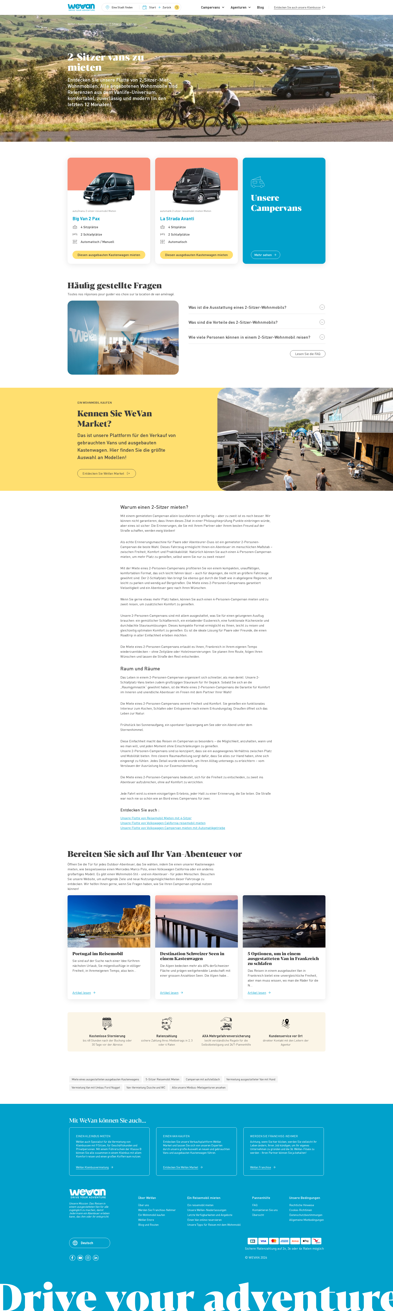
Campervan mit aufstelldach (203, 1079)
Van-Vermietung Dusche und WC (145, 1087)
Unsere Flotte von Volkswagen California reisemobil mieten (163, 823)
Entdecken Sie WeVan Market (103, 473)
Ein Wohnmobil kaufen (151, 1215)
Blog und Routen (148, 1224)
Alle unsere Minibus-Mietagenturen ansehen (199, 1087)
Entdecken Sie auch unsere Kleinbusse (297, 7)
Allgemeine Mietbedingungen (306, 1219)
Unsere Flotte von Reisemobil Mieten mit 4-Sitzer (156, 818)
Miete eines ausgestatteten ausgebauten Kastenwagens (105, 1079)
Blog (260, 7)
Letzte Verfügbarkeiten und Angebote (209, 1215)
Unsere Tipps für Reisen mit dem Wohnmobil (214, 1224)
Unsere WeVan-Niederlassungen (206, 1210)
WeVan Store (146, 1219)
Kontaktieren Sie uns (265, 1210)
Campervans (210, 7)
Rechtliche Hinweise (301, 1205)
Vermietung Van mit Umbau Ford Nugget (96, 1087)
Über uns (143, 1205)
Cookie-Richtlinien (300, 1210)
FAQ (254, 1205)
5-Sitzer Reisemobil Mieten (162, 1079)
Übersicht (258, 1215)
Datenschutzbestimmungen (305, 1215)
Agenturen (238, 7)
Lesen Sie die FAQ (307, 354)
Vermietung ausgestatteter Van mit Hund (250, 1079)
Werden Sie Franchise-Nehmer (157, 1210)
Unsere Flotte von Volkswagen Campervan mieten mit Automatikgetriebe (172, 828)
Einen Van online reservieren (204, 1219)
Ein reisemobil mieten (200, 1205)
